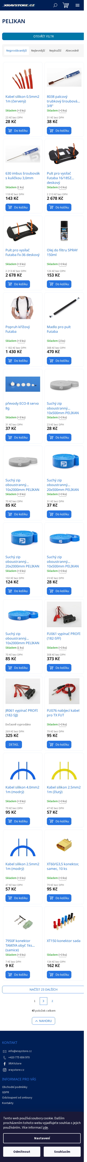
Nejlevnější (38, 51)
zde (45, 1127)
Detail (14, 744)
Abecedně (72, 51)
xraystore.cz (16, 1070)
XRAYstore (15, 1063)
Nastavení (42, 1138)
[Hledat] (55, 5)
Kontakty (8, 1103)
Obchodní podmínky (14, 1087)
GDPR (5, 1092)
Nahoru (45, 1021)
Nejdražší (55, 51)
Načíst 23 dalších (43, 989)
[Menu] (77, 5)
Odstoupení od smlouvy (17, 1098)
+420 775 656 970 (19, 1057)
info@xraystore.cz (20, 1051)
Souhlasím (62, 1151)
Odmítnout (21, 1151)
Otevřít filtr (43, 36)
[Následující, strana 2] (43, 1001)
